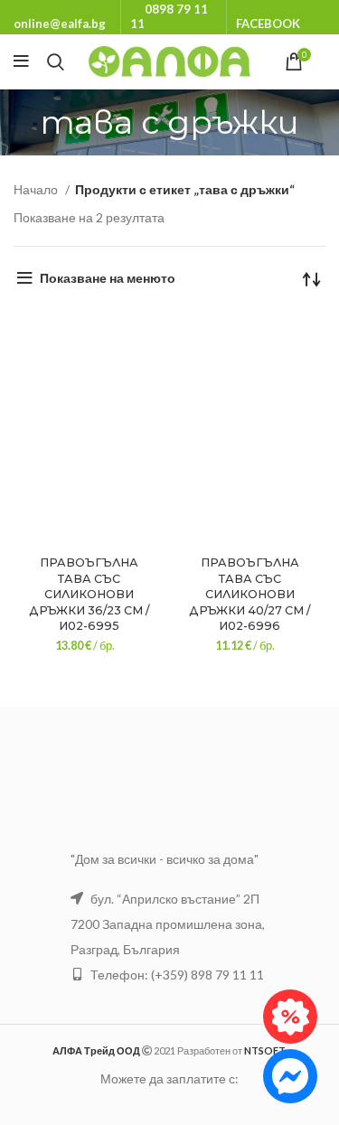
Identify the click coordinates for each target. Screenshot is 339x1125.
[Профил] (325, 61)
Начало (37, 189)
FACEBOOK (268, 23)
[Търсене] (55, 61)
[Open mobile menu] (21, 61)
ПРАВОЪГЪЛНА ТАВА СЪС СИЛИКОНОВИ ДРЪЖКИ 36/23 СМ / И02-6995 (89, 594)
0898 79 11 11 (169, 16)
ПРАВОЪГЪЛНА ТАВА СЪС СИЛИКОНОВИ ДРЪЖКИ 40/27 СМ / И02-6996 (249, 594)
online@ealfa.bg (60, 23)
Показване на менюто (107, 278)
